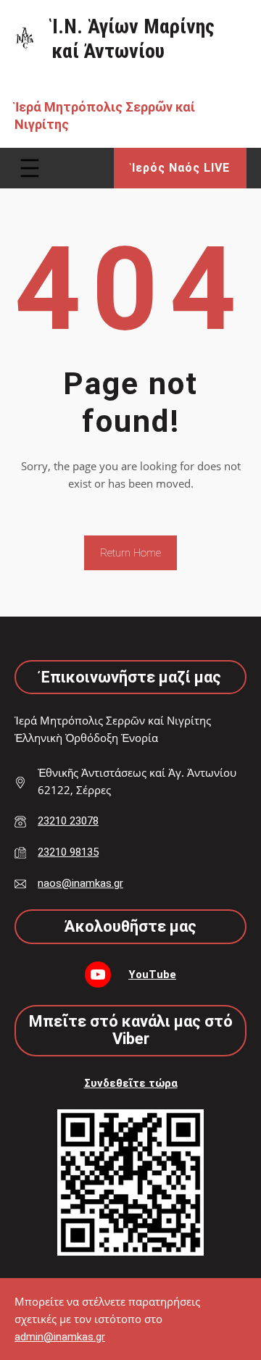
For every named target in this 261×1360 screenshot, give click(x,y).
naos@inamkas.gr (80, 883)
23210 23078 (68, 820)
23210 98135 (68, 852)
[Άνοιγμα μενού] (29, 168)
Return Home (130, 552)
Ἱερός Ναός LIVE (180, 168)
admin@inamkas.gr (59, 1336)
